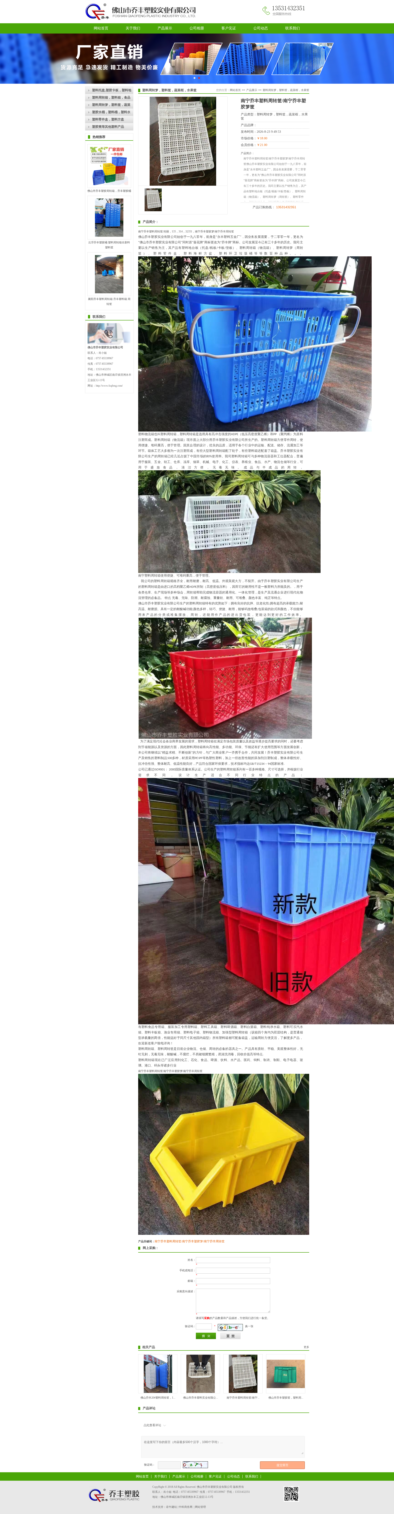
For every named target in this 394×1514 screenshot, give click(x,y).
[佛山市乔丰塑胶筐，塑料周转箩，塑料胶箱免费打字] (286, 1387)
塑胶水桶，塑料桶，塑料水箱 (111, 113)
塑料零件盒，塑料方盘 (108, 119)
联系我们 (292, 28)
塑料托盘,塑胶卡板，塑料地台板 (111, 91)
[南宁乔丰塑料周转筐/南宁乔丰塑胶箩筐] (243, 1392)
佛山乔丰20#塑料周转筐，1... (157, 1397)
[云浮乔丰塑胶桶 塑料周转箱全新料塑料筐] (109, 235)
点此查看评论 (152, 1425)
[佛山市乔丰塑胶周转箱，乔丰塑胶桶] (109, 184)
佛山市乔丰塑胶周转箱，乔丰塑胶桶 (109, 191)
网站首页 (101, 28)
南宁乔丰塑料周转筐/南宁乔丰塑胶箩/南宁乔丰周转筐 (190, 1241)
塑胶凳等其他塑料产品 (108, 126)
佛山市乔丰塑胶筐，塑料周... (285, 1397)
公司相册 (196, 28)
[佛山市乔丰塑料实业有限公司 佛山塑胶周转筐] (200, 1392)
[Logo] (142, 22)
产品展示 (165, 28)
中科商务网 (185, 1507)
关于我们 (133, 28)
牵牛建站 (171, 1507)
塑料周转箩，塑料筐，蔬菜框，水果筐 (111, 106)
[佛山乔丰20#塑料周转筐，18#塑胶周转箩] (158, 1392)
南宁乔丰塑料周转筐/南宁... (243, 1397)
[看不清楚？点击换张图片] (230, 1327)
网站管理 (200, 1507)
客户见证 (228, 28)
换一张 (249, 1326)
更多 (306, 1347)
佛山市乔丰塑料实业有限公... (200, 1397)
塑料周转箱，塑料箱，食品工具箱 (111, 98)
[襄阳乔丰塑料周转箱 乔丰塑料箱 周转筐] (109, 292)
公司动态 (260, 28)
